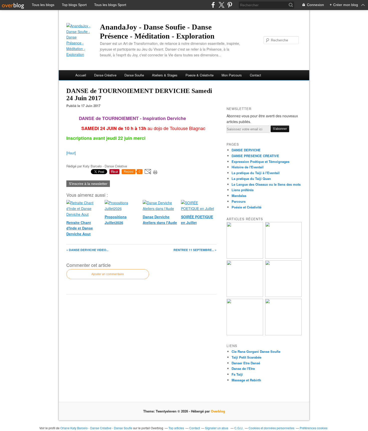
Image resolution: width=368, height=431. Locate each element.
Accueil (80, 75)
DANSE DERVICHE (246, 150)
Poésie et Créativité (246, 207)
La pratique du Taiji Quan (251, 178)
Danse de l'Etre (243, 368)
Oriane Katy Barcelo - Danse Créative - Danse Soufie (96, 428)
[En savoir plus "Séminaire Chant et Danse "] (283, 334)
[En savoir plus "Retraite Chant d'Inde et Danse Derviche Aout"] (245, 257)
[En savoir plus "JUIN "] (245, 334)
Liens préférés (243, 189)
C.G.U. (238, 428)
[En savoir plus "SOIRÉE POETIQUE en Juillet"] (283, 295)
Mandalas (239, 195)
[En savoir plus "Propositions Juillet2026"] (283, 257)
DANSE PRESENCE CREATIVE (255, 155)
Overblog (218, 411)
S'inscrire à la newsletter (88, 184)
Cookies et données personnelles (271, 428)
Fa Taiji (237, 374)
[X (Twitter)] (221, 5)
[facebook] (213, 5)
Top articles (176, 428)
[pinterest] (230, 5)
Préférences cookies (313, 428)
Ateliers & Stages (164, 75)
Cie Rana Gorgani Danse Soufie (256, 351)
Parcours (239, 201)
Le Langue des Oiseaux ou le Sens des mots (266, 184)
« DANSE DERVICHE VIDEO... (87, 250)
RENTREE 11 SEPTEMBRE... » (195, 250)
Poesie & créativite (200, 75)
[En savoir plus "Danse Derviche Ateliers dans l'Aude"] (245, 295)
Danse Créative (105, 75)
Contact (255, 75)
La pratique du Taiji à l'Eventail (256, 172)
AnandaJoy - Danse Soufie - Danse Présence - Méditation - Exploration (157, 31)
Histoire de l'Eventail (248, 167)
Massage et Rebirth (246, 380)
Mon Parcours (232, 75)
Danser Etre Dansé (246, 363)
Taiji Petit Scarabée (246, 357)
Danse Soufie (134, 75)
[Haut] (71, 152)
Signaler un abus (217, 428)
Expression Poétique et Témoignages (260, 161)
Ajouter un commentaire (107, 274)
